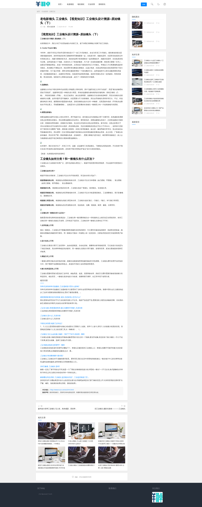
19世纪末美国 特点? (51, 323)
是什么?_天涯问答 (50, 315)
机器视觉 (70, 4)
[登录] (164, 4)
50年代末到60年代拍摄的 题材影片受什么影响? (59, 286)
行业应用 (91, 4)
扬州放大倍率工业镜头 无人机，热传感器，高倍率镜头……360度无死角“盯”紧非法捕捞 (70, 409)
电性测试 (81, 4)
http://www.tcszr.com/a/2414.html (62, 390)
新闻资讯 (102, 4)
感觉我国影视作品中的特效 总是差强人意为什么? (60, 297)
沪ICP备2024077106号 (45, 494)
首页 (60, 4)
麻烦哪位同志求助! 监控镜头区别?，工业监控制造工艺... (64, 377)
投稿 (143, 4)
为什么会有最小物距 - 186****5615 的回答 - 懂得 (62, 334)
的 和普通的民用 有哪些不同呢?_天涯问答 (61, 308)
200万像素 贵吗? (50, 366)
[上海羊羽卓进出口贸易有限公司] (43, 6)
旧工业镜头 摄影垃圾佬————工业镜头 (110, 409)
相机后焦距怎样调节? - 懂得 (52, 345)
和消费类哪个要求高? (51, 356)
